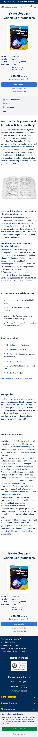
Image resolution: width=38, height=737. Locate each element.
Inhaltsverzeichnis (13, 100)
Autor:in (6, 111)
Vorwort (9, 103)
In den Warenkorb (19, 84)
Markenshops (8, 709)
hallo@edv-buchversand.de (16, 651)
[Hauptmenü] (35, 7)
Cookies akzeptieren (19, 729)
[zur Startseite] (9, 7)
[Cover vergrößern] (19, 37)
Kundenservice (8, 696)
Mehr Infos (5, 723)
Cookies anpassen (19, 734)
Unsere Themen (9, 703)
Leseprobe (10, 107)
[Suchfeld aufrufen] (21, 7)
